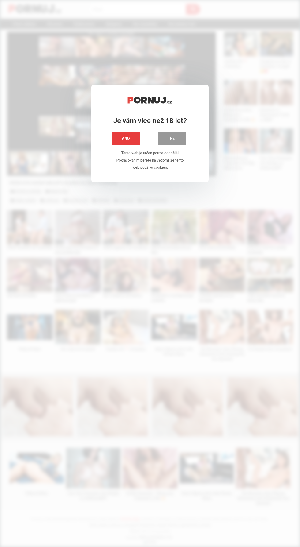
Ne (172, 138)
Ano (126, 138)
